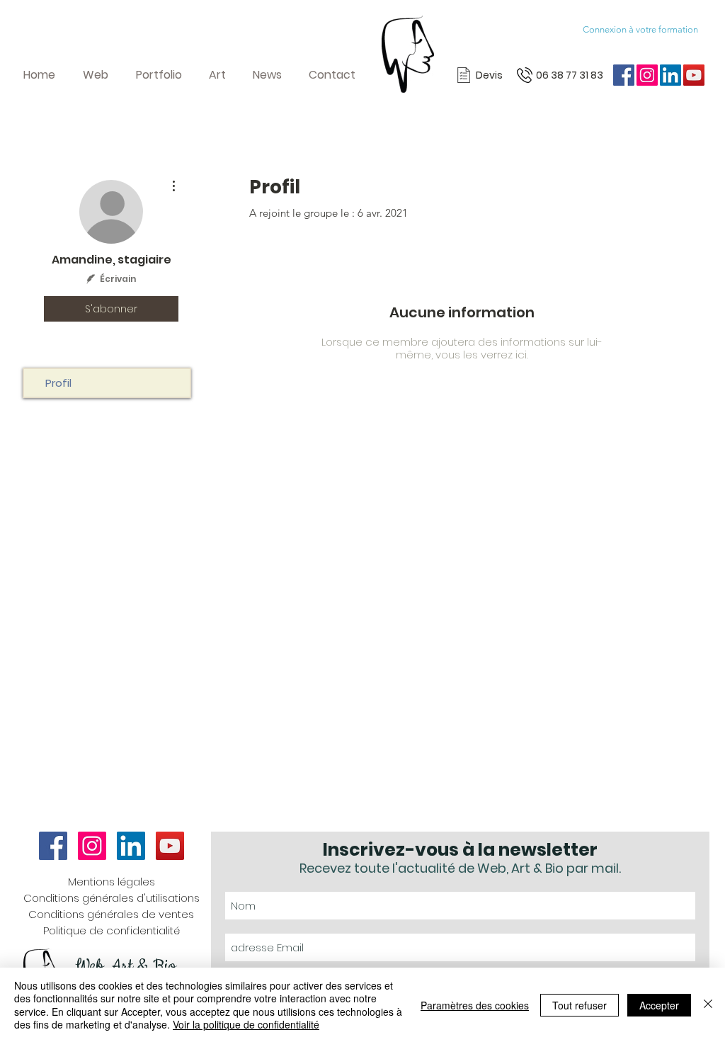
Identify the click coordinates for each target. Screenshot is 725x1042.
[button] (100, 75)
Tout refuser (579, 1005)
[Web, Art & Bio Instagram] (647, 75)
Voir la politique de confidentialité (246, 1024)
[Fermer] (708, 1005)
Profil (58, 382)
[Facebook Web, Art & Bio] (623, 75)
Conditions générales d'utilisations (111, 897)
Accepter (659, 1005)
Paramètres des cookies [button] (475, 1005)
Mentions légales (111, 881)
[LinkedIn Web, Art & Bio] (670, 75)
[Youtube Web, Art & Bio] (693, 75)
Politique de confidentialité (111, 930)
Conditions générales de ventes (111, 914)
